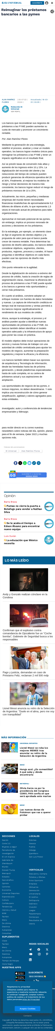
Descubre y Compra (38, 874)
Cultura (5, 900)
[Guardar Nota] (39, 463)
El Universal (11, 451)
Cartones (6, 887)
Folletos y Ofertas (37, 877)
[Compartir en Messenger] (29, 463)
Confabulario (8, 903)
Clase (4, 941)
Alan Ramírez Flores (8, 101)
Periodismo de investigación (8, 851)
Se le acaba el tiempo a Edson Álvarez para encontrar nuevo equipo (22, 526)
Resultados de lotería (35, 922)
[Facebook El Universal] (38, 949)
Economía (6, 890)
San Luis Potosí (36, 857)
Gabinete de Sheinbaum (7, 861)
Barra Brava (10, 501)
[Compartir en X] (20, 463)
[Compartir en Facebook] (16, 463)
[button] (37, 3)
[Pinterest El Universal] (47, 954)
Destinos (6, 927)
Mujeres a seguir (9, 847)
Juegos (32, 910)
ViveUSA (33, 907)
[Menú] (52, 3)
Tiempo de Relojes (10, 961)
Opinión (9, 496)
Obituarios (33, 887)
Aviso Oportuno (36, 880)
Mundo (5, 867)
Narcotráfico (7, 880)
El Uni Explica (8, 857)
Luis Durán (10, 536)
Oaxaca (32, 843)
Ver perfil (15, 111)
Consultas (6, 933)
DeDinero (33, 904)
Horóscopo (34, 917)
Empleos (33, 884)
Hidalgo (32, 850)
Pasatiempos (35, 914)
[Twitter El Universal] (47, 949)
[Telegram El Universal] (30, 949)
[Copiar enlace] (34, 463)
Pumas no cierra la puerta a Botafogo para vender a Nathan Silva (23, 509)
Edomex (32, 840)
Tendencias (7, 907)
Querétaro (33, 853)
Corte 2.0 (6, 843)
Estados (5, 877)
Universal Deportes (11, 893)
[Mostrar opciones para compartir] (52, 11)
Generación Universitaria (34, 892)
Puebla (32, 847)
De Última (6, 951)
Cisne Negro (7, 964)
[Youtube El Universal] (31, 954)
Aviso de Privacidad (31, 999)
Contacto (28, 1016)
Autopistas (7, 930)
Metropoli (6, 873)
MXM (4, 913)
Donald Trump (8, 870)
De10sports (34, 900)
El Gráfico (33, 897)
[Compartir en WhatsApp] (25, 463)
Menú (4, 920)
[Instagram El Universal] (39, 954)
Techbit (5, 917)
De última (6, 923)
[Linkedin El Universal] (30, 959)
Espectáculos (8, 897)
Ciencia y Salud (9, 910)
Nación (5, 840)
